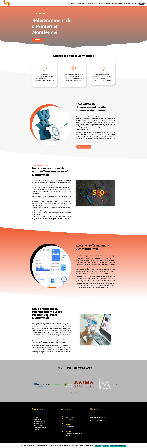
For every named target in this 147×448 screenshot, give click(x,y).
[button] (30, 384)
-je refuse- (105, 445)
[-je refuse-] (145, 445)
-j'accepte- (98, 445)
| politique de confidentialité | (118, 445)
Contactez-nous (83, 147)
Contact (37, 39)
